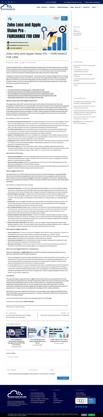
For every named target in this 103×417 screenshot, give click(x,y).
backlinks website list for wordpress (82, 110)
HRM (55, 397)
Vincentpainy (77, 101)
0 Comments (32, 62)
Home (38, 7)
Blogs (72, 7)
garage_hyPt (77, 106)
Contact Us (86, 7)
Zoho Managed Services (37, 393)
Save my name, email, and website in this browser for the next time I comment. (32, 374)
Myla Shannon (77, 117)
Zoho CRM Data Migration (37, 402)
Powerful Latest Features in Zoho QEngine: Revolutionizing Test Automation (29, 92)
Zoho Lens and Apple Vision (38, 305)
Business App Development (38, 400)
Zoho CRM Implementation (38, 397)
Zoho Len (14, 305)
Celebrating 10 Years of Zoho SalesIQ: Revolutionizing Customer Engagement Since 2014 (32, 95)
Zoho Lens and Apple (27, 305)
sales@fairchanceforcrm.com (73, 2)
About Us (77, 7)
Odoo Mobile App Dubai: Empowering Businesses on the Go (37, 341)
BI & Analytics (57, 402)
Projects (56, 399)
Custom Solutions (58, 400)
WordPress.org (77, 35)
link (50, 298)
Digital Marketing (62, 7)
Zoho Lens (19, 305)
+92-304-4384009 (51, 2)
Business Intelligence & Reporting (39, 399)
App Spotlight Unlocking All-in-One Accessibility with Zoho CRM (25, 97)
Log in (75, 29)
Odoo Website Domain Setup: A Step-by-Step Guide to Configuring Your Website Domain (85, 112)
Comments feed (78, 33)
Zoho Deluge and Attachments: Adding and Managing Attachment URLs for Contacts (16, 342)
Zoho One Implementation (38, 395)
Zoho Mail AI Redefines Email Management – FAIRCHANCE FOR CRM (26, 90)
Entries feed (76, 31)
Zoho (10, 305)
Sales (55, 395)
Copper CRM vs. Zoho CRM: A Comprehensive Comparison (59, 340)
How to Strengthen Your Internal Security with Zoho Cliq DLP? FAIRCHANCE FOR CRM (31, 94)
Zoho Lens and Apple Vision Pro (53, 305)
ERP (54, 393)
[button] (45, 7)
